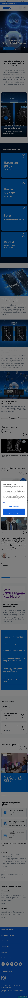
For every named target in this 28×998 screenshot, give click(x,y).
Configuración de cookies (14, 506)
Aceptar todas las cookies (14, 513)
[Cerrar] (25, 482)
